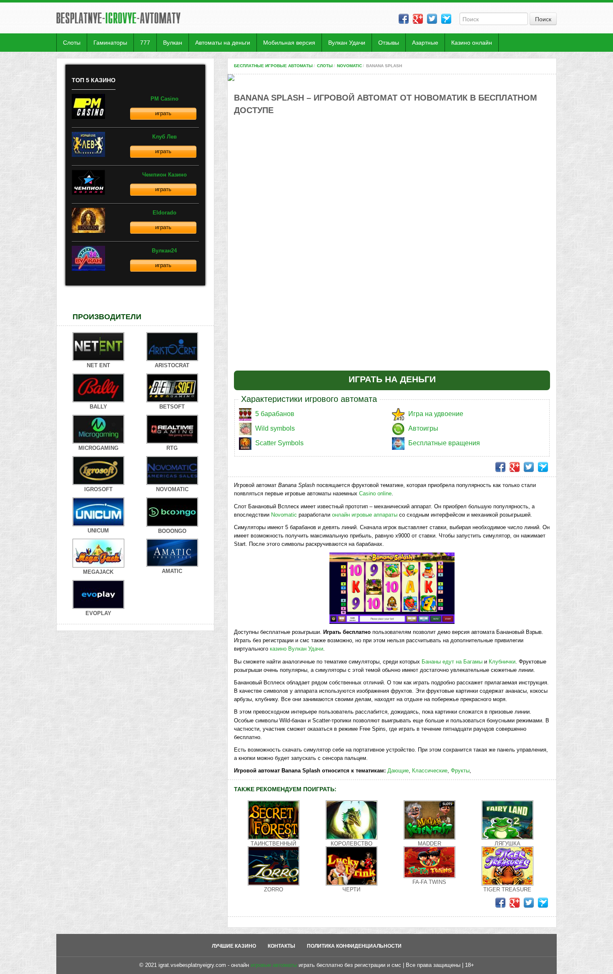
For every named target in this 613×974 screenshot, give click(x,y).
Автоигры (423, 428)
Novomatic (349, 65)
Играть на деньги (392, 379)
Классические (429, 770)
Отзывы (388, 42)
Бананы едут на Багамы (452, 662)
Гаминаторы (110, 42)
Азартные (425, 42)
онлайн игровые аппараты (364, 515)
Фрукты (460, 770)
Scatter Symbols (279, 443)
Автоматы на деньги (222, 42)
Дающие (398, 770)
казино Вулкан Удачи (296, 649)
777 (145, 42)
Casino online (375, 493)
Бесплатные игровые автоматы (273, 65)
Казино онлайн (471, 42)
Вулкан (172, 42)
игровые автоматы (274, 965)
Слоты (71, 42)
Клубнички (502, 662)
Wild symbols (275, 428)
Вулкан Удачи (346, 42)
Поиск (543, 19)
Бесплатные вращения (444, 443)
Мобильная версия (289, 42)
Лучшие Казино (234, 946)
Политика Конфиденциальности (354, 946)
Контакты (281, 946)
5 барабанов (274, 413)
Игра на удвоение (435, 413)
